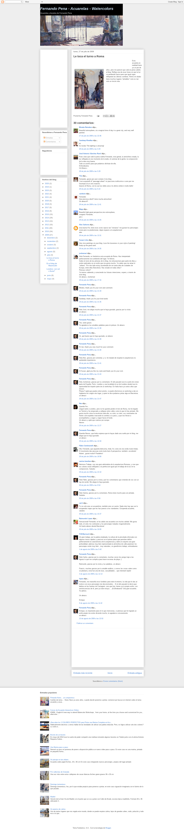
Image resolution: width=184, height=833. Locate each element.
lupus (81, 579)
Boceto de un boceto (57, 735)
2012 (47, 225)
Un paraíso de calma (57, 809)
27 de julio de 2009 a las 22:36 (90, 136)
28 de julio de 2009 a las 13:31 (90, 235)
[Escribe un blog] (106, 116)
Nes (80, 403)
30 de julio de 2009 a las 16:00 (90, 529)
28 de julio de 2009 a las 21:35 (90, 302)
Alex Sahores (84, 225)
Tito (80, 176)
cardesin (82, 194)
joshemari (83, 253)
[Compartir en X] (109, 116)
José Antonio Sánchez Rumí (90, 154)
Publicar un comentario (85, 623)
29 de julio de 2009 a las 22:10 (90, 472)
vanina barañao (85, 461)
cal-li (81, 503)
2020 (47, 201)
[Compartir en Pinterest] (113, 116)
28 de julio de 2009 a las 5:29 (89, 171)
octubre (50, 245)
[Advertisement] (102, 63)
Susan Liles (83, 240)
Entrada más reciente (82, 673)
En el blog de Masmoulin (52, 264)
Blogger (108, 828)
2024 (47, 187)
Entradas (49, 138)
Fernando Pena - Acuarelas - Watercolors (76, 9)
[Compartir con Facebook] (111, 116)
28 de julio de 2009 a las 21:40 (90, 350)
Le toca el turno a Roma (53, 259)
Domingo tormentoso (57, 784)
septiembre (51, 248)
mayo (49, 279)
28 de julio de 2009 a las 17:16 (90, 280)
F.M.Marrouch (84, 534)
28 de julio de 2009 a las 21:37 (90, 315)
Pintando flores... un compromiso (62, 698)
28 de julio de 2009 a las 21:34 (90, 291)
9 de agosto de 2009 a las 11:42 (90, 603)
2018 (47, 204)
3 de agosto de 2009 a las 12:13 (90, 574)
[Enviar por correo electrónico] (104, 116)
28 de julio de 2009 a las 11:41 (90, 204)
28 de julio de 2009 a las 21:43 (90, 374)
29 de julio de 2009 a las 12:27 (90, 425)
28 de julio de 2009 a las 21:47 (90, 399)
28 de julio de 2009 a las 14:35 (90, 249)
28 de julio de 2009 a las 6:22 (89, 189)
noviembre (51, 241)
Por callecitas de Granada (59, 772)
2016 (47, 211)
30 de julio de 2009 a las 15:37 (90, 514)
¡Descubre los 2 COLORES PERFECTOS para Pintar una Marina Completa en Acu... (81, 722)
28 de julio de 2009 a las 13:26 (90, 220)
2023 (47, 190)
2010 (47, 231)
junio (49, 275)
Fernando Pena (85, 285)
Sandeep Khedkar (86, 140)
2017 (47, 207)
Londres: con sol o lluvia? (53, 270)
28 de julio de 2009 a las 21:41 (90, 363)
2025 (47, 183)
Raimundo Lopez (85, 518)
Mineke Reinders (85, 127)
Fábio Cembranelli (86, 446)
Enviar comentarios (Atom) (113, 681)
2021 (47, 197)
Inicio (110, 673)
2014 (47, 218)
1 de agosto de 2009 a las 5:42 (90, 549)
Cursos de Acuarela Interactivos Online (64, 710)
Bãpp (81, 209)
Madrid (52, 797)
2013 (47, 221)
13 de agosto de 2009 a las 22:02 (91, 618)
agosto (50, 252)
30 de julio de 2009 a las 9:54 (89, 485)
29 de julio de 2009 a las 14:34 (90, 441)
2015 (47, 214)
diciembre (51, 238)
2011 (47, 228)
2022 (47, 194)
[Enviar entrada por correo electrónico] (98, 116)
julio (49, 255)
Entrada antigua (135, 673)
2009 (47, 235)
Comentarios (50, 142)
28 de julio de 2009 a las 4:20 (89, 149)
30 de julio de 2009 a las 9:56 (89, 498)
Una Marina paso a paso (59, 747)
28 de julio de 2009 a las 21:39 (90, 328)
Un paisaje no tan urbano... (60, 760)
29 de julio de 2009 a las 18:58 (90, 456)
